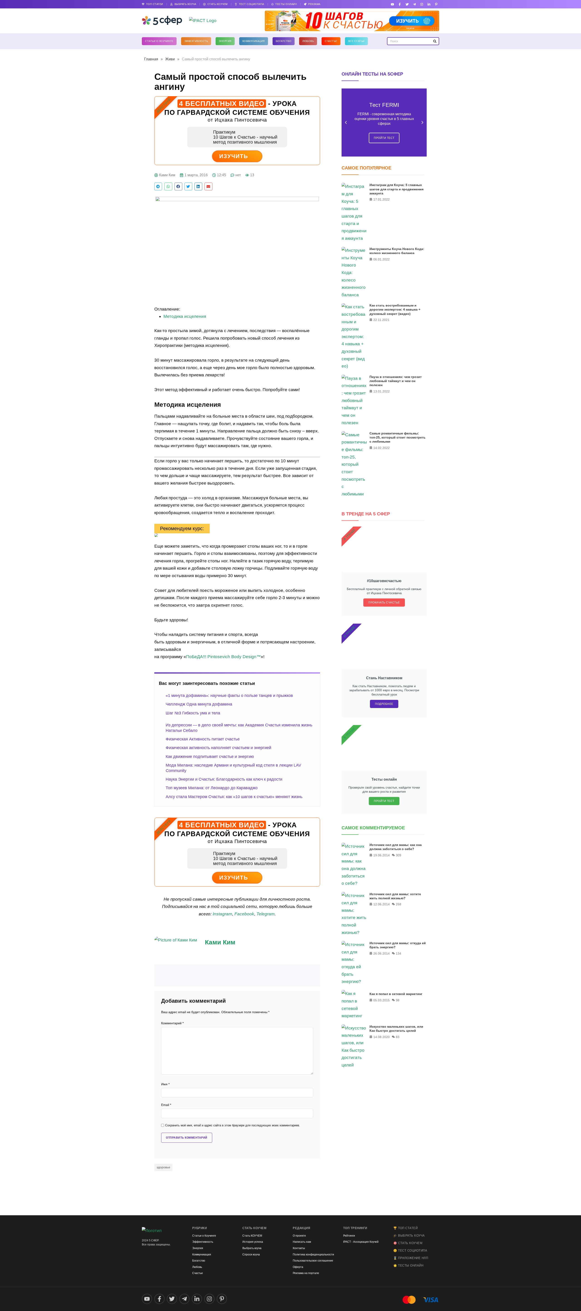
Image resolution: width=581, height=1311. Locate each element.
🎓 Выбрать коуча (409, 1235)
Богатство (284, 41)
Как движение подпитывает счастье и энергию (210, 756)
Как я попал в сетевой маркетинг (395, 994)
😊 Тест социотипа (410, 1250)
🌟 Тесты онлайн (408, 1265)
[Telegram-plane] (414, 4)
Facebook (244, 914)
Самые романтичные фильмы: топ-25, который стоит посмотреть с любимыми (397, 437)
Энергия (225, 41)
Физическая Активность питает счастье (203, 739)
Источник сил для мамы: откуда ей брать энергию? (397, 945)
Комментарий (172, 1023)
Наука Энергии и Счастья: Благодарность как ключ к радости (224, 779)
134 (398, 953)
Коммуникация (253, 41)
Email (166, 1105)
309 (398, 855)
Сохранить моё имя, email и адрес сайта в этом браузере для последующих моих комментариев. (232, 1125)
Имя (165, 1084)
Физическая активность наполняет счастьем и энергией (218, 747)
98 (397, 1000)
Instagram (222, 914)
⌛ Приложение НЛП (410, 1258)
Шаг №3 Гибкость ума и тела (193, 713)
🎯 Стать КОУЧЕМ (407, 1243)
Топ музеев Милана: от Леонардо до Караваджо (212, 788)
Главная (151, 59)
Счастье (331, 41)
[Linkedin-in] (429, 4)
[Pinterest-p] (436, 4)
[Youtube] (392, 4)
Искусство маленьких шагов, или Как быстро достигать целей (396, 1028)
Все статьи (356, 41)
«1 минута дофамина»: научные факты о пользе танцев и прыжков (229, 695)
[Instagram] (421, 4)
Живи (170, 59)
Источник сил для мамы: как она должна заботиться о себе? (395, 847)
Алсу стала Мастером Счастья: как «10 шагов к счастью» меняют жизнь (234, 796)
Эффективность (196, 41)
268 (398, 904)
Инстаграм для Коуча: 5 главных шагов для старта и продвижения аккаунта (396, 189)
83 (397, 1037)
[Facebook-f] (400, 4)
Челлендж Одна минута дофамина (199, 704)
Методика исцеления (184, 316)
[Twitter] (407, 4)
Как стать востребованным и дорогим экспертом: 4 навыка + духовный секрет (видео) (394, 309)
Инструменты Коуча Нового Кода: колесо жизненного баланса (396, 251)
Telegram (265, 914)
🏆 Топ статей (405, 1228)
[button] (158, 186)
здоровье (163, 1167)
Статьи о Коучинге (159, 41)
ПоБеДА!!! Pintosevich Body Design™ (223, 656)
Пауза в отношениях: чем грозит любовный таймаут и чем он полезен (395, 381)
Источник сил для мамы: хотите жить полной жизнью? (395, 896)
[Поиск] (435, 41)
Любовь (308, 41)
